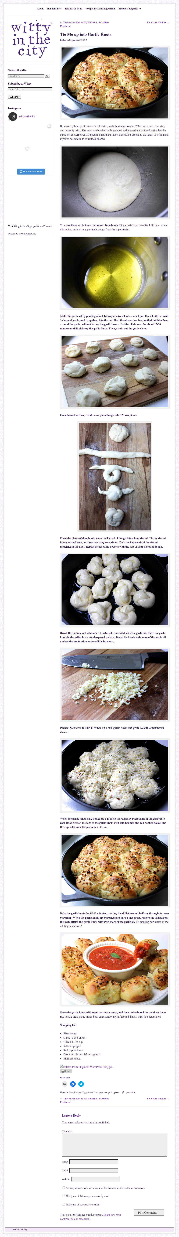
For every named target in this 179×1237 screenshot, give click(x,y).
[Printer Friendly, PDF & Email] (66, 1072)
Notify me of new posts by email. (83, 1204)
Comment (67, 1131)
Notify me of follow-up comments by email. (88, 1196)
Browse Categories (127, 9)
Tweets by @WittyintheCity (22, 233)
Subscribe (14, 97)
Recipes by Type (73, 8)
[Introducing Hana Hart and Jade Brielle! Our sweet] (41, 134)
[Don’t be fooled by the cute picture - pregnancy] (19, 134)
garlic (110, 1092)
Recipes (78, 1092)
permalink (130, 1092)
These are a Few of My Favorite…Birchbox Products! (84, 24)
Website (66, 1179)
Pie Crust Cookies (158, 22)
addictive (93, 1092)
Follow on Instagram (32, 171)
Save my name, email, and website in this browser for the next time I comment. (105, 1188)
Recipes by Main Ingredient (100, 8)
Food (71, 1092)
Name (65, 1161)
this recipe (65, 229)
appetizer (103, 1092)
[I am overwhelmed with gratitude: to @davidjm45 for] (19, 156)
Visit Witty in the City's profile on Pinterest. (30, 226)
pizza (116, 1092)
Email (65, 1170)
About (40, 8)
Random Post (54, 8)
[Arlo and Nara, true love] (41, 156)
